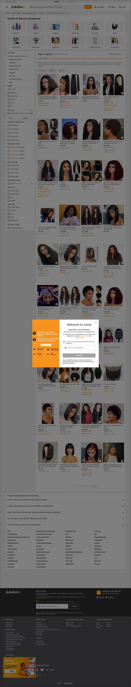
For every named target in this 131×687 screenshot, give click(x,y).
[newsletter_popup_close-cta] (96, 322)
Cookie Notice (79, 337)
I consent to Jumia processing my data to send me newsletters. (80, 342)
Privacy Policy (84, 336)
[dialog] (65, 343)
